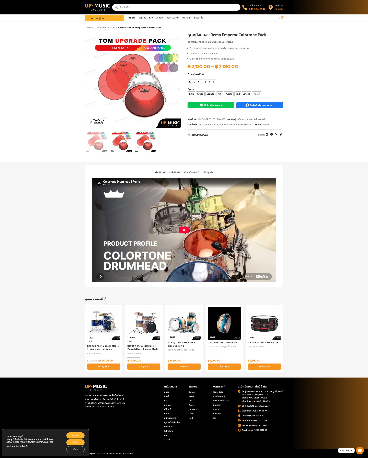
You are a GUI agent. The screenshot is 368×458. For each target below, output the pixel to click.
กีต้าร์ (166, 396)
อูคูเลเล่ (167, 405)
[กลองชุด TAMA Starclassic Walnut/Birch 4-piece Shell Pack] (143, 323)
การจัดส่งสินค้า (219, 396)
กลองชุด (97, 353)
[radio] (195, 81)
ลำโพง (167, 439)
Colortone (203, 124)
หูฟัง (166, 435)
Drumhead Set (196, 74)
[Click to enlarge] (90, 122)
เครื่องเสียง (169, 426)
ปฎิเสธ (75, 442)
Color (191, 89)
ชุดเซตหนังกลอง (235, 124)
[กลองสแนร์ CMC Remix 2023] (264, 323)
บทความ (216, 409)
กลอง (112, 27)
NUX (191, 418)
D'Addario (193, 409)
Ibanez (192, 392)
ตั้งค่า (75, 449)
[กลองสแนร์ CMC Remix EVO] (224, 323)
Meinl (191, 413)
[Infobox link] (275, 7)
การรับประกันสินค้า (221, 400)
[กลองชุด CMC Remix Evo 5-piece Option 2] (184, 323)
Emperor (214, 124)
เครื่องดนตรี (101, 27)
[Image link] (96, 387)
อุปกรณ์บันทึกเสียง (172, 422)
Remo (222, 124)
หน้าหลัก (89, 27)
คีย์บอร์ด (168, 409)
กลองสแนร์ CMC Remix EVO (222, 342)
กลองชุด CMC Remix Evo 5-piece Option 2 (182, 344)
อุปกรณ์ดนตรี (170, 418)
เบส (166, 400)
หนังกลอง (241, 119)
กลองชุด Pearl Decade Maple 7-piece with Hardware (103, 347)
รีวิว (214, 418)
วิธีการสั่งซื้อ (218, 392)
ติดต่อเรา (217, 405)
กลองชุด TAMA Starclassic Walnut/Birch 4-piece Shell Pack (142, 349)
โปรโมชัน (217, 413)
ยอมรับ (75, 435)
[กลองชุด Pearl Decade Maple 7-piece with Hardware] (103, 323)
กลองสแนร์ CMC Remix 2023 (263, 342)
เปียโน (166, 413)
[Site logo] (97, 7)
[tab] (160, 172)
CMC (191, 400)
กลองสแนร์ (219, 346)
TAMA (191, 396)
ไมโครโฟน (168, 431)
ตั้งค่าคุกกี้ (23, 446)
